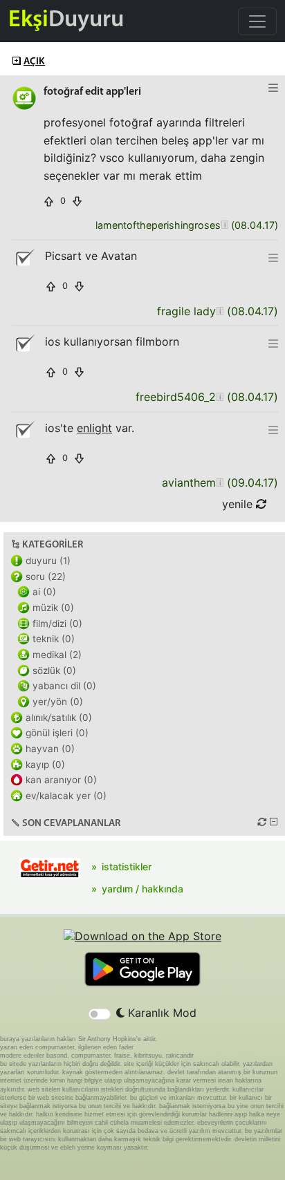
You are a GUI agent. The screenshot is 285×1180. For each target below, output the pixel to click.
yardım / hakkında (142, 889)
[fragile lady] (219, 311)
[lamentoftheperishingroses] (224, 225)
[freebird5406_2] (219, 397)
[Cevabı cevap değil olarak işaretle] (24, 257)
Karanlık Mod (160, 1013)
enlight (94, 428)
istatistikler (126, 866)
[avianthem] (219, 483)
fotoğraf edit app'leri (92, 91)
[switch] (100, 1014)
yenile (239, 504)
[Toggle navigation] (257, 21)
